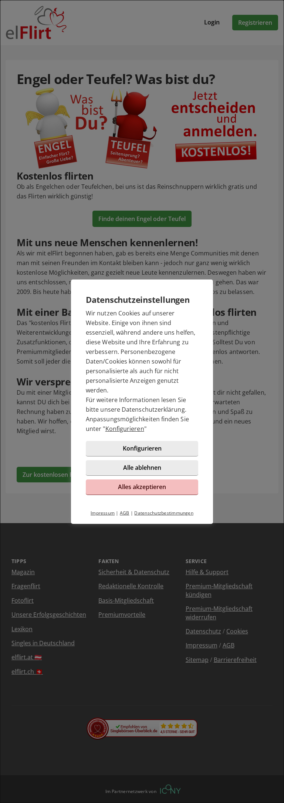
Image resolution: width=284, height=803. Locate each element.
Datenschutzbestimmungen (163, 513)
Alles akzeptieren (142, 487)
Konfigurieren (124, 429)
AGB (124, 513)
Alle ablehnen (142, 468)
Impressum (103, 513)
